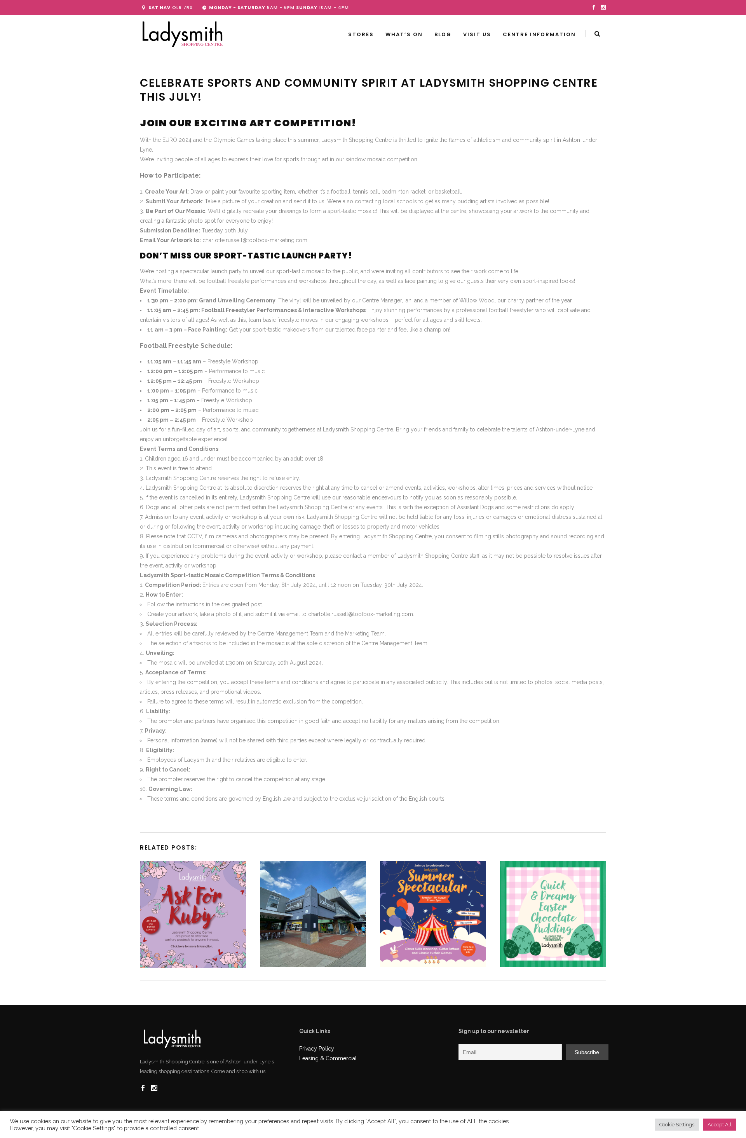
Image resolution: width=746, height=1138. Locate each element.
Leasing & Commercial (328, 1058)
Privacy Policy (316, 1048)
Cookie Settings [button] (676, 1125)
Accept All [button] (720, 1125)
